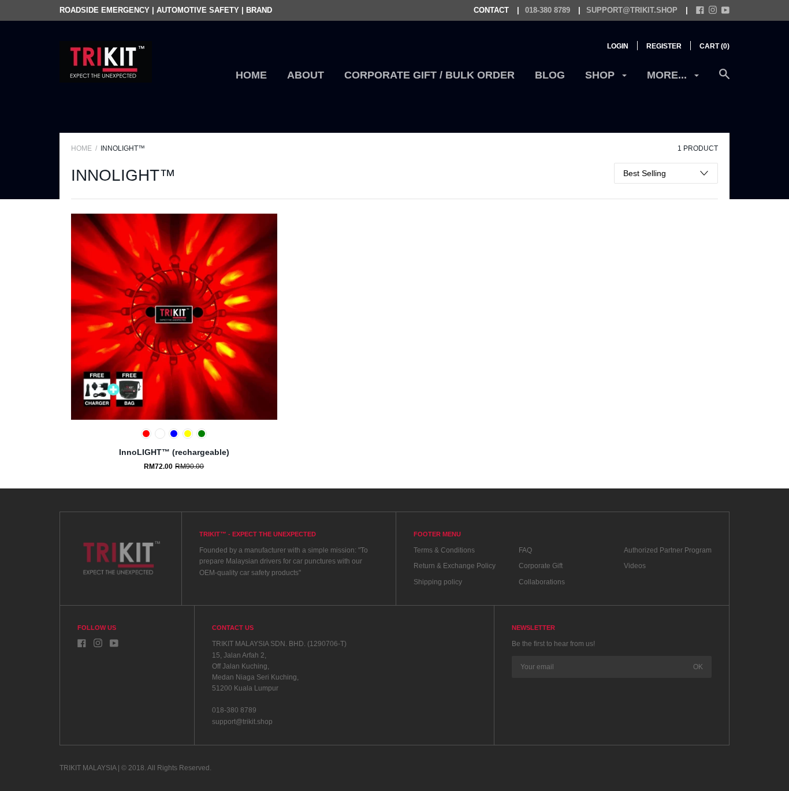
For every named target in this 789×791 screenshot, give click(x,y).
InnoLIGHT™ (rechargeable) (174, 452)
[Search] (724, 80)
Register (664, 46)
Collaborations (542, 582)
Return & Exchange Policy (455, 566)
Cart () (714, 46)
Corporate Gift (541, 566)
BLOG (550, 75)
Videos (635, 566)
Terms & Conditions (444, 550)
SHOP (601, 75)
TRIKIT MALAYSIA (87, 768)
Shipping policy (438, 582)
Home (251, 75)
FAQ (525, 550)
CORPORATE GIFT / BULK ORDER (429, 75)
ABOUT (305, 75)
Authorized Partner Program (668, 550)
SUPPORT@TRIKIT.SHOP (632, 10)
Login (617, 46)
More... (668, 75)
